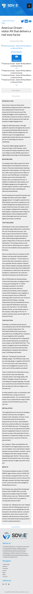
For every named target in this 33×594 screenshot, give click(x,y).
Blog (4, 572)
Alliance (5, 566)
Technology (6, 564)
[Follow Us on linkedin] (3, 584)
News (4, 574)
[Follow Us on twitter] (6, 584)
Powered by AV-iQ (16, 527)
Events (5, 570)
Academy (5, 568)
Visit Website (17, 52)
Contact (5, 576)
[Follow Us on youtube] (9, 584)
